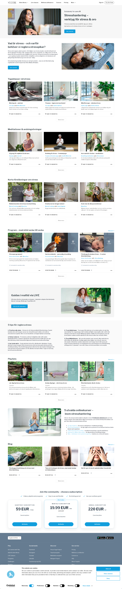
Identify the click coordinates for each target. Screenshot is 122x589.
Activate (25, 524)
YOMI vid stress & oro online (76, 430)
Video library (23, 2)
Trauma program (55, 552)
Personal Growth (49, 256)
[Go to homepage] (12, 2)
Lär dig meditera (72, 425)
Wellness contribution (78, 552)
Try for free (109, 2)
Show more (61, 119)
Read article (13, 475)
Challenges (11, 561)
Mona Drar (24, 206)
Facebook (32, 549)
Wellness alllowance (47, 2)
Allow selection (108, 573)
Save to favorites (16, 114)
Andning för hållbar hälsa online (76, 432)
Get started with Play (14, 549)
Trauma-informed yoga (51, 156)
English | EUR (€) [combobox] (13, 538)
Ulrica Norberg (99, 258)
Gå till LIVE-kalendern (19, 306)
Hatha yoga (84, 105)
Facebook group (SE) (35, 561)
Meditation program (56, 555)
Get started (69, 31)
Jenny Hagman (61, 206)
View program (13, 270)
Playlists (10, 564)
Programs (11, 558)
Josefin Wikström (66, 156)
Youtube (31, 555)
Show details (86, 585)
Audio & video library (13, 552)
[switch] (47, 585)
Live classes (34, 2)
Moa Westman (21, 105)
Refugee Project (55, 558)
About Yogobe (76, 561)
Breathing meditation (87, 156)
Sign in (101, 2)
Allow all (108, 568)
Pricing (66, 2)
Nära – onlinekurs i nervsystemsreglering (79, 434)
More (72, 2)
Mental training (13, 206)
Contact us (75, 555)
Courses (58, 2)
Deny (108, 578)
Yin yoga (11, 105)
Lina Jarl (19, 156)
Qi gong (11, 156)
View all (110, 359)
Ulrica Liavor (100, 156)
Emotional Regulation (74, 427)
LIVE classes (11, 555)
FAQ (73, 558)
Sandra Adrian (95, 105)
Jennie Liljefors (57, 105)
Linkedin (31, 558)
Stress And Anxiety (14, 256)
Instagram (32, 552)
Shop (73, 564)
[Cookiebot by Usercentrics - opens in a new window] (10, 586)
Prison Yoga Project (56, 549)
